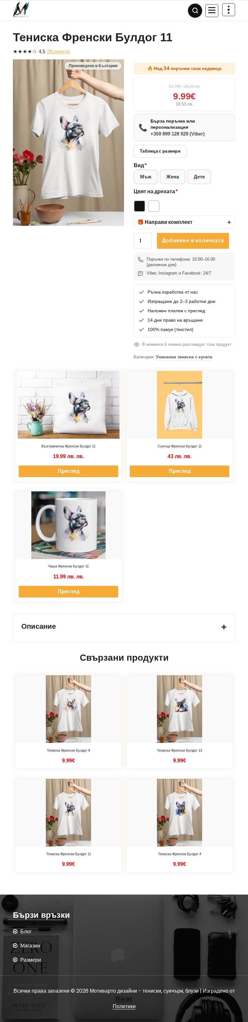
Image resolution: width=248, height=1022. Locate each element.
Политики (124, 1006)
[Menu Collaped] (211, 10)
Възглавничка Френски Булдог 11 (68, 446)
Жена (172, 176)
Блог (26, 931)
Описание (38, 626)
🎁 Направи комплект (164, 222)
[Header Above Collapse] (228, 9)
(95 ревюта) (58, 51)
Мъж (145, 176)
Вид (139, 165)
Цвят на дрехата (154, 191)
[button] (184, 222)
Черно (139, 206)
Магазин (30, 945)
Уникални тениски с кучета (184, 357)
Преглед (68, 471)
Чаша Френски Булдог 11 (68, 566)
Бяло (154, 206)
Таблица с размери (160, 151)
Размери (30, 960)
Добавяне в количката (193, 240)
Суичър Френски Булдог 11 (180, 446)
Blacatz (124, 998)
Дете (199, 176)
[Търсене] (195, 11)
